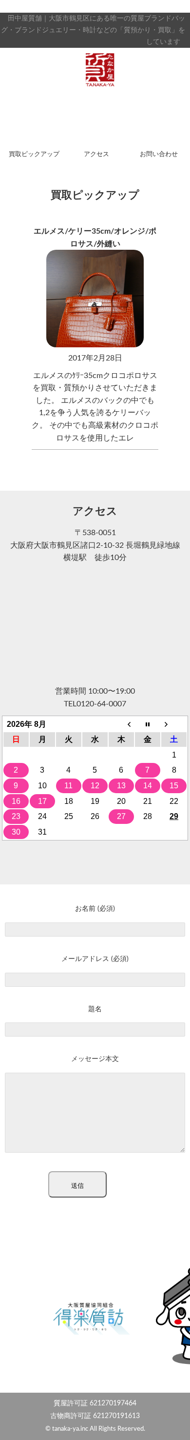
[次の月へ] (174, 724)
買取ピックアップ (34, 154)
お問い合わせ (159, 154)
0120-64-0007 (101, 704)
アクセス (96, 154)
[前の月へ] (121, 724)
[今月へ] (147, 724)
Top (179, 1426)
